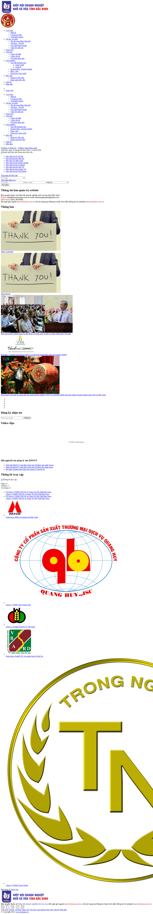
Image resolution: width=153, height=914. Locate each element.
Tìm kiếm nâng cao (8, 180)
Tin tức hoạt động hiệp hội (20, 41)
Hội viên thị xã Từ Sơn (14, 156)
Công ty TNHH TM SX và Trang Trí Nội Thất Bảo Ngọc (27, 494)
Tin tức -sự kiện (12, 39)
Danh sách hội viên (18, 80)
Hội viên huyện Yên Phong (16, 171)
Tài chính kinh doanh (19, 46)
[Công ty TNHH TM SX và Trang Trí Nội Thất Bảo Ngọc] (28, 492)
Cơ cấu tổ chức (16, 35)
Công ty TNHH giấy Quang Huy (18, 605)
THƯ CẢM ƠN (7, 252)
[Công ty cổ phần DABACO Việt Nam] (17, 625)
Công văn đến (16, 54)
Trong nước (19, 65)
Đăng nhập (32, 148)
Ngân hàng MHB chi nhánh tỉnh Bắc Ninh (22, 517)
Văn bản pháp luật (17, 58)
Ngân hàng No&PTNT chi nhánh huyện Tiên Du (24, 656)
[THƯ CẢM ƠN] (31, 250)
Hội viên (9, 76)
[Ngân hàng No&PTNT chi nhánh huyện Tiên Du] (19, 654)
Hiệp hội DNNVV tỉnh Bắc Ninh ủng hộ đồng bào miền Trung (30, 465)
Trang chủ (9, 50)
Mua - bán (14, 71)
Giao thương (10, 61)
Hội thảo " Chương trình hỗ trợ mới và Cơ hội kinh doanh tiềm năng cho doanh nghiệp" (34, 355)
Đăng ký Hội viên (17, 78)
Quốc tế (18, 67)
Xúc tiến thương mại (18, 63)
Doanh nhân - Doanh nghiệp (21, 69)
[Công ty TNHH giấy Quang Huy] (67, 603)
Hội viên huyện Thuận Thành (17, 163)
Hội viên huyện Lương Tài (16, 169)
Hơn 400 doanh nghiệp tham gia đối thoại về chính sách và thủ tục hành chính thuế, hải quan (36, 334)
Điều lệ (13, 33)
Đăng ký (12, 148)
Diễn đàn (9, 84)
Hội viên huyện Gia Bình (15, 165)
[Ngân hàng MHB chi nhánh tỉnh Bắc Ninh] (15, 515)
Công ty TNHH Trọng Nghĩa (17, 885)
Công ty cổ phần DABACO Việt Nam (20, 627)
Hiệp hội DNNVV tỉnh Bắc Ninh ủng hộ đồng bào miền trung (29, 467)
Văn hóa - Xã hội (17, 43)
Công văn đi (15, 56)
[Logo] (24, 12)
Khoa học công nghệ (18, 73)
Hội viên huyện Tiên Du (15, 158)
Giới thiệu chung (17, 37)
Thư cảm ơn (5, 294)
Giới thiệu (9, 30)
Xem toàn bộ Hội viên (9, 175)
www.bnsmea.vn (22, 912)
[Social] (12, 908)
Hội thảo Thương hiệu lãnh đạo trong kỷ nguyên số (25, 469)
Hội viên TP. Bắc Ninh (14, 161)
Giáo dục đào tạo (17, 48)
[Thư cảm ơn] (31, 292)
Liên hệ (8, 82)
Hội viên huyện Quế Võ (15, 167)
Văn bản (9, 52)
